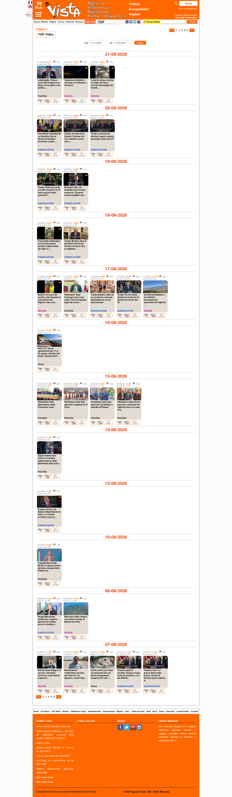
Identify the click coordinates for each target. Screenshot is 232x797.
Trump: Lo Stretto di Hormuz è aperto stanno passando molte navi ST (102, 136)
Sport (154, 711)
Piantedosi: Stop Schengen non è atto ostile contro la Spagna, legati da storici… (75, 298)
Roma (37, 21)
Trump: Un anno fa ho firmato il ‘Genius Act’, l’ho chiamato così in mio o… (74, 137)
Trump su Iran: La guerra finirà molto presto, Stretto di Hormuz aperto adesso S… (155, 675)
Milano (44, 21)
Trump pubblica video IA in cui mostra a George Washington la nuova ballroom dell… (102, 298)
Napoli (53, 21)
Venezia (79, 21)
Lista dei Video (182, 711)
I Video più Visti (138, 711)
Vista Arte (170, 711)
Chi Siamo (45, 711)
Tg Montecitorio (94, 711)
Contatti (194, 711)
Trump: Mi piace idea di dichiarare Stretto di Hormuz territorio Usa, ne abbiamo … (75, 245)
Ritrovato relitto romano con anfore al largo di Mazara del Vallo (75, 619)
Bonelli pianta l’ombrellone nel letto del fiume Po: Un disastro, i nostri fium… (75, 674)
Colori (161, 711)
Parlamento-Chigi (78, 711)
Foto (127, 711)
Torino (61, 21)
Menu (29, 14)
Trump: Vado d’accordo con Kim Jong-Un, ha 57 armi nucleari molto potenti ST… (49, 191)
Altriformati (55, 101)
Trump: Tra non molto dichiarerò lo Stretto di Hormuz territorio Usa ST (128, 298)
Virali (148, 711)
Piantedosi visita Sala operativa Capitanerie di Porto (75, 404)
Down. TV (40, 101)
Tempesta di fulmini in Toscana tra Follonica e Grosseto (75, 83)
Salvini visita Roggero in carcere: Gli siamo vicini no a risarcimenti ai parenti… (49, 674)
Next (191, 30)
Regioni (134, 14)
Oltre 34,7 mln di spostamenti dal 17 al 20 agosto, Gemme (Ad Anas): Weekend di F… (49, 352)
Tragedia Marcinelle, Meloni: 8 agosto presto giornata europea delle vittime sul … (49, 567)
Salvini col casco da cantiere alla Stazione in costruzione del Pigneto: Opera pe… (49, 298)
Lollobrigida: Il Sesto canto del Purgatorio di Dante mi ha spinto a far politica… (49, 84)
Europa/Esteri (139, 9)
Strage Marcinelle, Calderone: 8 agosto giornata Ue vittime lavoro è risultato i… (47, 620)
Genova (70, 21)
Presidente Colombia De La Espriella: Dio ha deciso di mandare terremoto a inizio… (49, 137)
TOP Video (45, 34)
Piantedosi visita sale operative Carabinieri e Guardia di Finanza (102, 404)
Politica (134, 4)
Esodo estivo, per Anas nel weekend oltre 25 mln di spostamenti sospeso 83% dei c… (102, 674)
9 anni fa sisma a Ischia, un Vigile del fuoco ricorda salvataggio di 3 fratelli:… (102, 84)
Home (36, 711)
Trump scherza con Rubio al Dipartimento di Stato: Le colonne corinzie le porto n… (49, 513)
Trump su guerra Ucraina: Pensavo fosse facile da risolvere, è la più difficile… (128, 674)
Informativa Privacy (44, 782)
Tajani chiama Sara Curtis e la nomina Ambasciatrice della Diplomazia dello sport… (49, 459)
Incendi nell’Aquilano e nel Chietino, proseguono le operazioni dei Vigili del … (155, 299)
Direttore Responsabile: (186, 16)
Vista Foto (90, 21)
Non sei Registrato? (188, 8)
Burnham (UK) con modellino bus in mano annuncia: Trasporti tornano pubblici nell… (75, 191)
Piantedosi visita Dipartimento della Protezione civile (46, 404)
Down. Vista (47, 101)
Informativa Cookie (44, 777)
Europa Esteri (109, 711)
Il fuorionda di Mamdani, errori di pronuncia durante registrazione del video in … (49, 245)
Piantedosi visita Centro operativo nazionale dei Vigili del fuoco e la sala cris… (128, 405)
